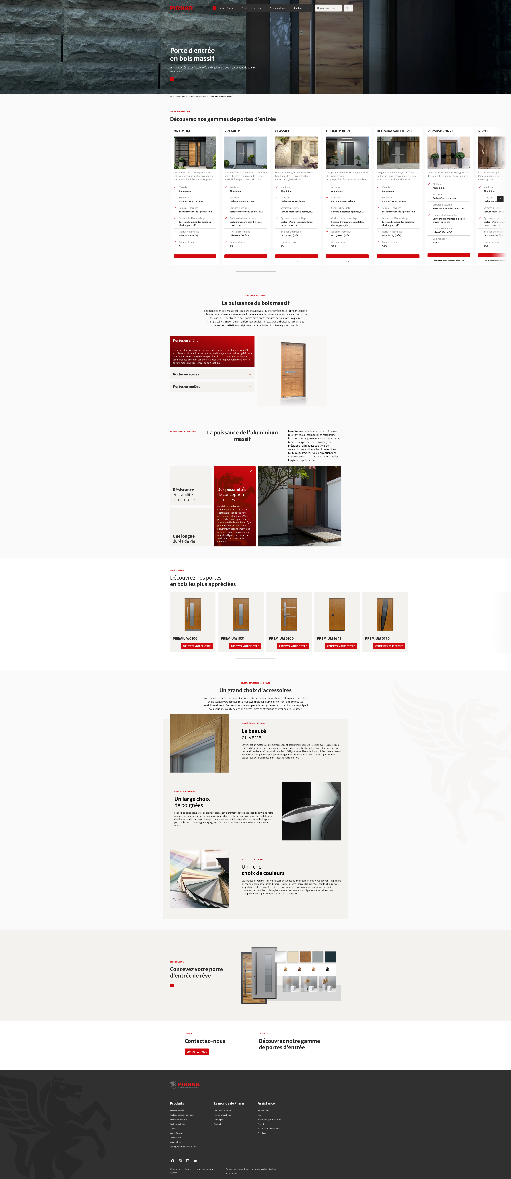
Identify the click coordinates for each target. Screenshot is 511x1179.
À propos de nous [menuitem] (278, 8)
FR (347, 8)
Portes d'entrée (182, 96)
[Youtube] (195, 1160)
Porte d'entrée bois (198, 96)
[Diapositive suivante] (500, 199)
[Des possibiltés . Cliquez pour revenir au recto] (251, 470)
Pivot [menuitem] (244, 8)
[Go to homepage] (182, 8)
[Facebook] (172, 1160)
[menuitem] (214, 8)
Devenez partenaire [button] (327, 8)
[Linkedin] (187, 1160)
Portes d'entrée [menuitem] (227, 8)
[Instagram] (180, 1160)
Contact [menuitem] (298, 8)
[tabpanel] (255, 371)
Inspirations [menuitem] (257, 8)
